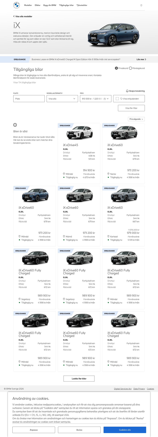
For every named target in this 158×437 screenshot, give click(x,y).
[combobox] (62, 98)
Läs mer (140, 59)
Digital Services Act (122, 388)
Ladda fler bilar (79, 378)
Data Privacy (139, 388)
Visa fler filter (131, 108)
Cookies (150, 388)
